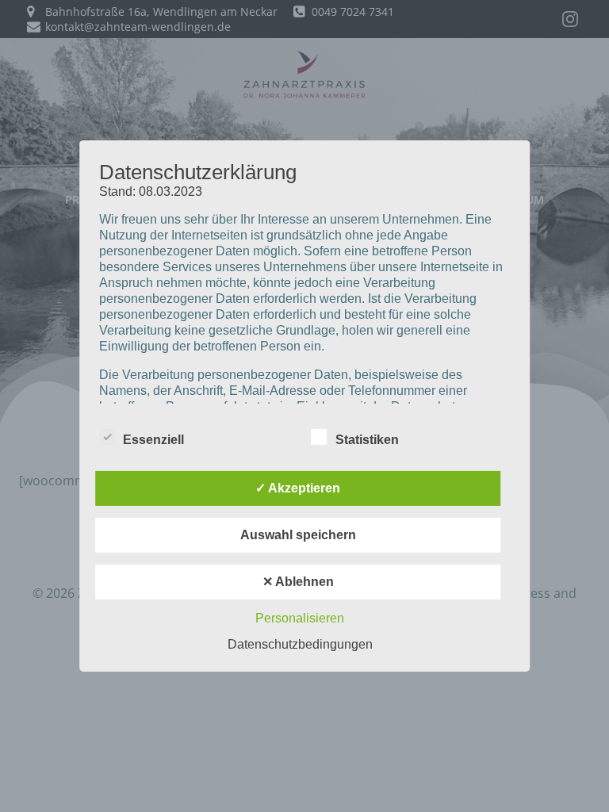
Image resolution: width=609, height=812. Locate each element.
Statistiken (367, 439)
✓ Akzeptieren (297, 488)
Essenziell (153, 439)
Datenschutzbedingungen (300, 644)
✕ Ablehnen (298, 581)
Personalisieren (299, 618)
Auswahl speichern (298, 535)
